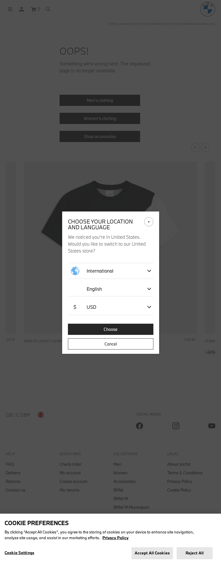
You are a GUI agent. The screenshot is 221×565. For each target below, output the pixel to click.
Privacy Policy (115, 537)
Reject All (195, 553)
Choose (110, 329)
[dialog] (110, 282)
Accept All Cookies (152, 553)
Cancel (110, 344)
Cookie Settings (19, 552)
